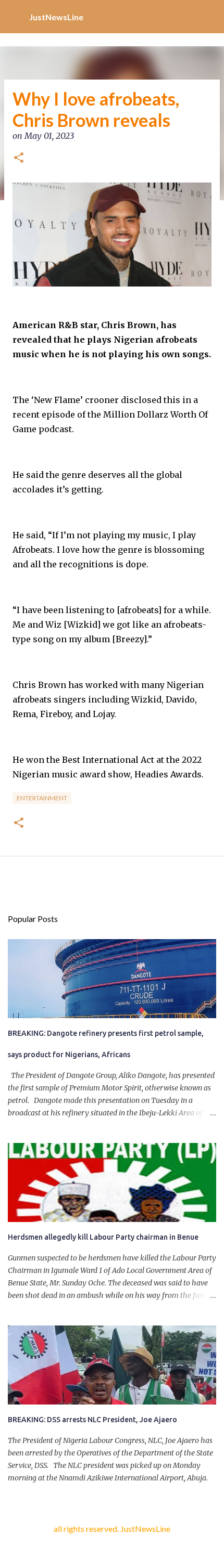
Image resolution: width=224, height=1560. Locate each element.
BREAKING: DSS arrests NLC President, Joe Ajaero (92, 1419)
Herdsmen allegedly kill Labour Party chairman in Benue (103, 1237)
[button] (19, 158)
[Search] (209, 16)
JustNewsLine (56, 17)
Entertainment (42, 798)
